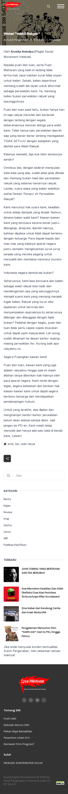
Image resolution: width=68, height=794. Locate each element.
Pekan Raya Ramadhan (18, 731)
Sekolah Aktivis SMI (16, 725)
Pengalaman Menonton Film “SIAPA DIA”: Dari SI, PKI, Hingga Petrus (41, 632)
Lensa (7, 531)
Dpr (17, 443)
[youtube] (37, 700)
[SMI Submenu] (60, 540)
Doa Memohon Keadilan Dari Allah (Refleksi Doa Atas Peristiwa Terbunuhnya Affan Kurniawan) (42, 592)
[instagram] (30, 700)
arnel (11, 443)
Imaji (6, 518)
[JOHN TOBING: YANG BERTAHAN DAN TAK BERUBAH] (11, 574)
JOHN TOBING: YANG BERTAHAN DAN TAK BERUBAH (41, 570)
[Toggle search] (48, 6)
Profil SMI (10, 718)
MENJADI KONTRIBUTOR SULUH (23, 763)
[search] (8, 475)
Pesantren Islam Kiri (17, 737)
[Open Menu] (60, 6)
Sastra (8, 525)
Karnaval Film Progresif (19, 744)
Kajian (7, 505)
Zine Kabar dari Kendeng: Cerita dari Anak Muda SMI (41, 610)
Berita (7, 499)
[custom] (43, 700)
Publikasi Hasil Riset (15, 545)
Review (8, 512)
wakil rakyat (28, 443)
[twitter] (24, 700)
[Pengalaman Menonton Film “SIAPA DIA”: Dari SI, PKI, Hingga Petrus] (11, 633)
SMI (6, 538)
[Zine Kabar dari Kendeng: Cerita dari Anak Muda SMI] (11, 613)
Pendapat (55, 39)
